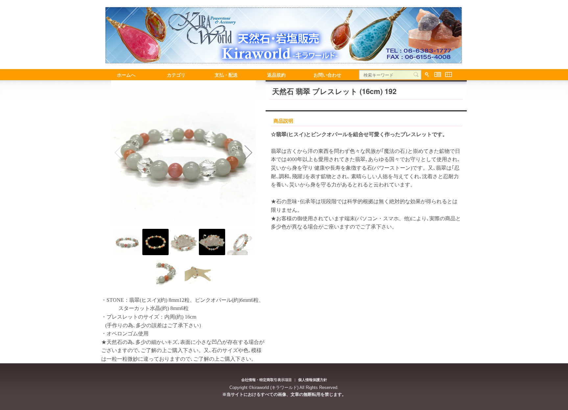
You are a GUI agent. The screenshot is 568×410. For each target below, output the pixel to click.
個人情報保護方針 (312, 379)
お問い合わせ (327, 74)
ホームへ (126, 74)
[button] (118, 152)
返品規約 (276, 74)
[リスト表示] (437, 75)
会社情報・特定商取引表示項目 (266, 379)
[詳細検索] (426, 75)
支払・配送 (226, 74)
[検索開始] (416, 75)
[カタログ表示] (448, 75)
